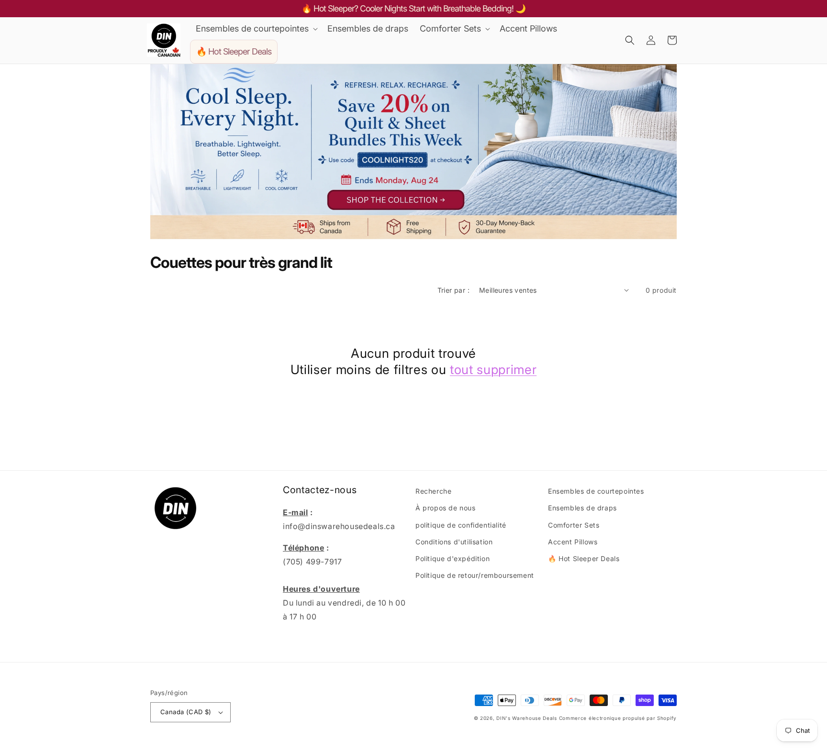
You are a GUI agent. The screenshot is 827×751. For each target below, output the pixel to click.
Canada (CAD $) (186, 712)
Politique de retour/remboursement (474, 575)
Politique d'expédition (452, 558)
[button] (256, 28)
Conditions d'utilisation (453, 542)
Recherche (433, 491)
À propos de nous (445, 508)
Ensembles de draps (582, 508)
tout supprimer (493, 369)
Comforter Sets (573, 525)
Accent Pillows (572, 542)
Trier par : (453, 290)
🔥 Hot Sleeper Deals (583, 558)
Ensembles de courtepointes (596, 491)
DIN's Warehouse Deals (526, 718)
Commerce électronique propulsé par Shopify (618, 718)
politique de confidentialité (460, 525)
